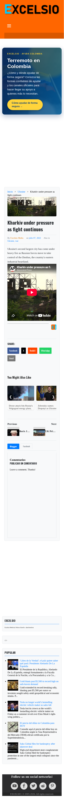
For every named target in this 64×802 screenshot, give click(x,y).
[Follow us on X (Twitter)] (33, 786)
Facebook (13, 350)
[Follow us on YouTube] (14, 786)
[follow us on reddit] (42, 786)
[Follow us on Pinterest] (52, 786)
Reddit (32, 350)
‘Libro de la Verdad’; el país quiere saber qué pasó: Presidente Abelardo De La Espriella (39, 663)
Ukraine (10, 241)
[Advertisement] (32, 151)
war (16, 241)
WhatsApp (45, 350)
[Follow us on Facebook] (23, 786)
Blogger (13, 446)
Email (11, 358)
